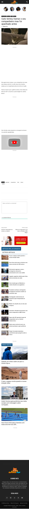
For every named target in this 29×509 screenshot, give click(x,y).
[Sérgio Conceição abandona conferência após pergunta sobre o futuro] (4, 332)
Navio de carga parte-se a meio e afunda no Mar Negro (22, 231)
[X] (18, 497)
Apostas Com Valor (23, 503)
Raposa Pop (5, 26)
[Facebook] (6, 497)
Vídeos (15, 16)
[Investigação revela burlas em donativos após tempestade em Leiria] (4, 298)
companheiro (13, 182)
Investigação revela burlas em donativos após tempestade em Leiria (17, 298)
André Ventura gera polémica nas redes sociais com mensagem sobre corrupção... (14, 403)
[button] (2, 2)
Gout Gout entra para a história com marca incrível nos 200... (12, 423)
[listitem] (6, 9)
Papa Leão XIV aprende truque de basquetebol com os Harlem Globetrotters (17, 319)
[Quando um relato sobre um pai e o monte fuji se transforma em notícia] (14, 353)
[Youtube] (22, 497)
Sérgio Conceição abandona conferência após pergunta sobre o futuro (18, 333)
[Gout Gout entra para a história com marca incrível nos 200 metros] (4, 264)
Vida (11, 16)
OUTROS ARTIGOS (8, 252)
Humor (8, 16)
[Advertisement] (14, 64)
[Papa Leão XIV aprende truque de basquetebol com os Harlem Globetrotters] (4, 319)
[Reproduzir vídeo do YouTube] (14, 142)
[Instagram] (10, 497)
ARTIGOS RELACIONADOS (11, 249)
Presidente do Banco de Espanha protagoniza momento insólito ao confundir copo (17, 291)
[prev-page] (2, 338)
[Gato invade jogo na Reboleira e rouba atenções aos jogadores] (4, 284)
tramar (3, 183)
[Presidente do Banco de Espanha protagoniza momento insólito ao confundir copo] (4, 291)
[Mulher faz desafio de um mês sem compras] (4, 305)
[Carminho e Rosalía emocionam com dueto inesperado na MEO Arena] (4, 312)
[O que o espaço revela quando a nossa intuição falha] (4, 257)
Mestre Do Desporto (15, 503)
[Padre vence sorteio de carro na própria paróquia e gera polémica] (4, 326)
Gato (18, 182)
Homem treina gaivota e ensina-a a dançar (7, 230)
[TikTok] (14, 497)
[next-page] (4, 338)
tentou (22, 182)
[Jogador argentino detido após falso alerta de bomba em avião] (4, 277)
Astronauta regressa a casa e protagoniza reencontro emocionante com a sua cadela (17, 271)
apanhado (7, 182)
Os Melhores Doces (5, 503)
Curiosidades (4, 16)
